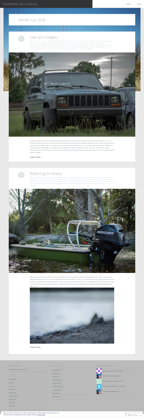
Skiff (100, 181)
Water (102, 183)
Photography (46, 47)
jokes (63, 45)
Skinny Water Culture (69, 47)
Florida (57, 43)
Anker (101, 41)
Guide (43, 45)
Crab (105, 177)
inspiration (51, 45)
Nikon (93, 45)
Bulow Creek (77, 177)
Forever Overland (68, 43)
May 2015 (11, 402)
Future (79, 43)
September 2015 (13, 396)
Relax (87, 181)
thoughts (50, 49)
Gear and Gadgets (44, 37)
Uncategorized (80, 41)
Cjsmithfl (34, 43)
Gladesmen (107, 179)
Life (67, 45)
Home (139, 4)
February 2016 (13, 389)
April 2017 (11, 382)
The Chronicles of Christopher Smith (69, 183)
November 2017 (13, 379)
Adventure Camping (55, 41)
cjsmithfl (105, 376)
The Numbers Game (118, 371)
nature (81, 45)
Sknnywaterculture (87, 47)
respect (56, 47)
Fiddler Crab (68, 179)
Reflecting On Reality (46, 173)
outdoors (100, 45)
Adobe (95, 41)
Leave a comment (86, 49)
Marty (104, 386)
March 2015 (12, 406)
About (128, 4)
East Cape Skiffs (46, 179)
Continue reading (36, 157)
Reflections (80, 181)
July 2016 (11, 386)
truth (63, 49)
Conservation (97, 177)
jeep (58, 45)
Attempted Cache (114, 391)
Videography (72, 49)
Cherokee (108, 41)
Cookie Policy (41, 415)
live (71, 45)
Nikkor (87, 45)
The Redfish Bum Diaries (19, 4)
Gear (72, 41)
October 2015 (12, 392)
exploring (43, 43)
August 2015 (12, 399)
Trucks (57, 49)
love (76, 45)
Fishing (66, 41)
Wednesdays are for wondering (116, 386)
